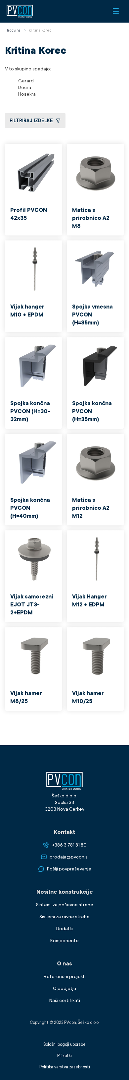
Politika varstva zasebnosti (64, 1067)
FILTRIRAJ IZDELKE (31, 120)
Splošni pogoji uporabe (64, 1044)
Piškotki (64, 1055)
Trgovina (14, 31)
